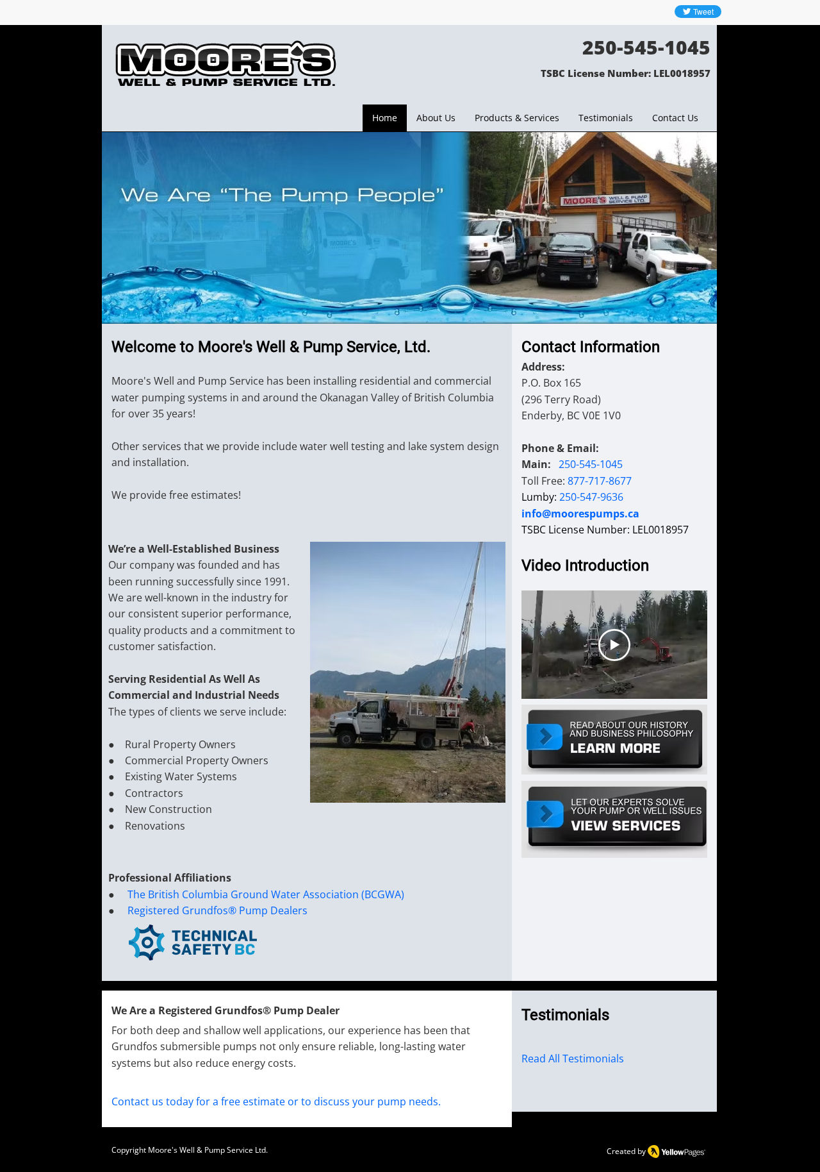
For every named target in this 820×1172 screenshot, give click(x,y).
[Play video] (614, 645)
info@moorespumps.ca (580, 513)
